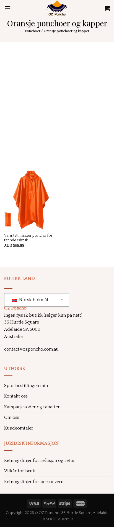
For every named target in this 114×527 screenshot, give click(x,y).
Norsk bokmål (33, 299)
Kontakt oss (16, 396)
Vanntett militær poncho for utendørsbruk (28, 238)
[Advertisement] (57, 102)
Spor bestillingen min (26, 385)
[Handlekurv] (107, 8)
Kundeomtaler (18, 428)
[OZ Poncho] (57, 8)
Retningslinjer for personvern (33, 481)
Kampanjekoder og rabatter (32, 406)
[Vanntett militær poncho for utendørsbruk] (29, 200)
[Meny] (7, 8)
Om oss (11, 417)
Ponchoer (32, 31)
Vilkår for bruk (19, 470)
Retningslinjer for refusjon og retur (39, 460)
